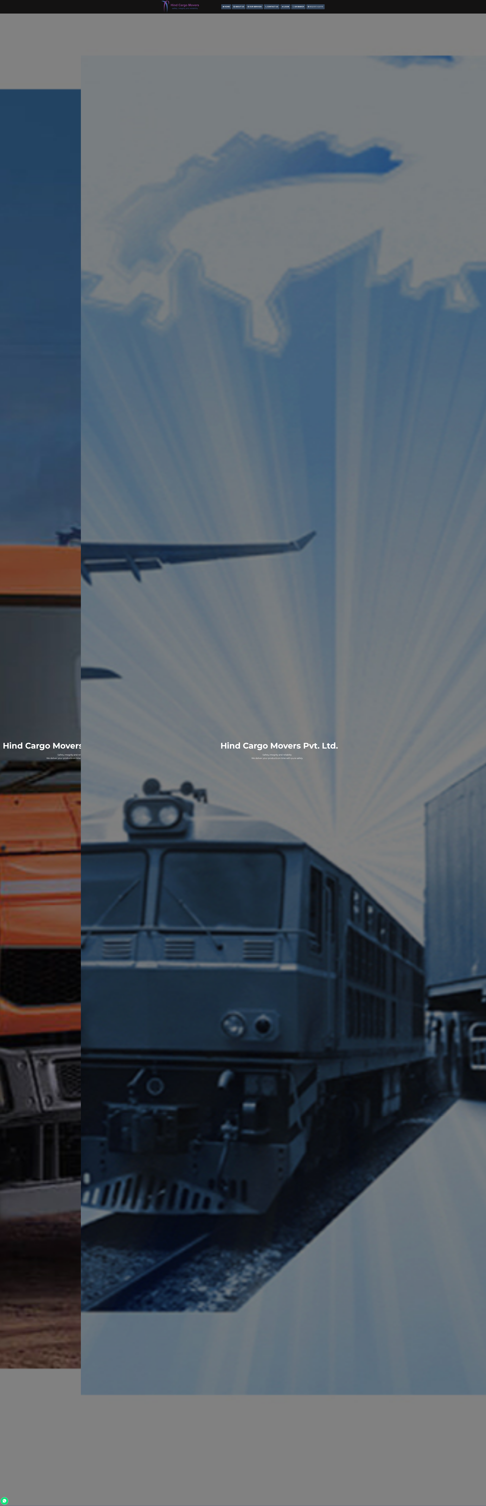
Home (227, 7)
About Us (239, 7)
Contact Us (272, 7)
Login (286, 7)
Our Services (255, 7)
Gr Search (299, 7)
